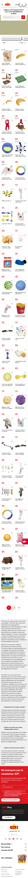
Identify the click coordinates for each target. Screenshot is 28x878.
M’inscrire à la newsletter (10, 800)
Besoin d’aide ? (6, 844)
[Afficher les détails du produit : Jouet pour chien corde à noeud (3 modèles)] (7, 331)
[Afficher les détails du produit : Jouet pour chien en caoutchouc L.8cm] (21, 423)
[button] (19, 5)
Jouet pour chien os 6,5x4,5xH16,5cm (20, 522)
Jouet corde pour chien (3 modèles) (19, 454)
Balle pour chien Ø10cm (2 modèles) (7, 408)
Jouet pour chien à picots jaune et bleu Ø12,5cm (7, 522)
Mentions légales (5, 874)
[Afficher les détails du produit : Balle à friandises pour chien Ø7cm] (21, 285)
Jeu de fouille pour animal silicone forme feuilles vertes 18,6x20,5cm (20, 87)
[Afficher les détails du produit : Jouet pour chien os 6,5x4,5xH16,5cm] (21, 515)
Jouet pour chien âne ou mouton (7, 431)
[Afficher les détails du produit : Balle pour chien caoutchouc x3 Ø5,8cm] (7, 308)
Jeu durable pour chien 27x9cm (19, 499)
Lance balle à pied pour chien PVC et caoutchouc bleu (19, 270)
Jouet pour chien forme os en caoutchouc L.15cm (7, 362)
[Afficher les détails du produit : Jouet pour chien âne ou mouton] (7, 423)
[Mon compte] (22, 5)
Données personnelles (6, 876)
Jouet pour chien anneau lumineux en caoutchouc (20, 224)
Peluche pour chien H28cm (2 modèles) (20, 545)
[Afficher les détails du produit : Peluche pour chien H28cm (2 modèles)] (21, 538)
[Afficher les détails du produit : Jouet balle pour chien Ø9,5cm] (21, 354)
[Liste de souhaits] (12, 51)
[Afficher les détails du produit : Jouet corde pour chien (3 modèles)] (21, 446)
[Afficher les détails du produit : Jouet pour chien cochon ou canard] (7, 239)
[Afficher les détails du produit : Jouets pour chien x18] (21, 331)
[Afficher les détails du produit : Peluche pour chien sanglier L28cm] (7, 561)
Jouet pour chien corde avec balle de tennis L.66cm (20, 591)
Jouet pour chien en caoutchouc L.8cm (20, 431)
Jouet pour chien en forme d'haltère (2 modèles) (20, 385)
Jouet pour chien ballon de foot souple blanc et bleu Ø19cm (20, 155)
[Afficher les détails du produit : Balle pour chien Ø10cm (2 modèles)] (7, 400)
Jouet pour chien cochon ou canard (6, 247)
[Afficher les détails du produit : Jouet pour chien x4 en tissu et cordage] (7, 469)
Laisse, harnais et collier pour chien (11, 38)
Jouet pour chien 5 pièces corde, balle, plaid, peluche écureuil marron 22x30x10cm (7, 87)
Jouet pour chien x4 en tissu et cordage (7, 476)
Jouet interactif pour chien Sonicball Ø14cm (7, 293)
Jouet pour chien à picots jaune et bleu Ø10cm (20, 178)
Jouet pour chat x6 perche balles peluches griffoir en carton (6, 499)
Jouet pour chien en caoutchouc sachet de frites (20, 316)
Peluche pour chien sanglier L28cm (6, 568)
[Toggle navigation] (2, 4)
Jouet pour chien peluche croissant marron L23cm (19, 110)
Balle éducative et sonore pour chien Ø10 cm (19, 408)
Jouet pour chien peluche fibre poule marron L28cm (20, 132)
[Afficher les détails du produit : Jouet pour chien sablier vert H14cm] (21, 561)
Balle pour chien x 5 (6, 201)
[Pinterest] (17, 838)
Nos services (5, 847)
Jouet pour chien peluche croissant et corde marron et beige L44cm (7, 110)
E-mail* (4, 785)
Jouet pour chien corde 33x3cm (19, 476)
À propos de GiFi (7, 850)
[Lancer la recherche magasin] (23, 17)
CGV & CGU (4, 871)
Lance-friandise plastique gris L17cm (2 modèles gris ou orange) (7, 64)
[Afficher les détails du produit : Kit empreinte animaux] (21, 239)
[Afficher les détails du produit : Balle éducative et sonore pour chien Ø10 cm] (21, 400)
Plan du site (4, 869)
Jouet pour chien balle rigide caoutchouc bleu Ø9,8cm (7, 155)
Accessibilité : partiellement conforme (18, 873)
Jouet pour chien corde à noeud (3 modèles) (6, 339)
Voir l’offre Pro (9, 817)
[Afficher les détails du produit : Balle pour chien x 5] (7, 194)
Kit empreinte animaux (18, 247)
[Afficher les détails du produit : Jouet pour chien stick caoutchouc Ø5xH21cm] (21, 194)
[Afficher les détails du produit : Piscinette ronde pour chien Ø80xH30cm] (7, 583)
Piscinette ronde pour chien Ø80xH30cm (7, 591)
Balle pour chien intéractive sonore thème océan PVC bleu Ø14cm (6, 270)
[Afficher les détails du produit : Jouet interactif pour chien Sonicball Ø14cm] (7, 285)
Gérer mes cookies (19, 869)
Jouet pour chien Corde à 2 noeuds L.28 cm (6, 454)
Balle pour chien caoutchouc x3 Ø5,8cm (6, 316)
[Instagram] (9, 838)
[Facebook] (5, 838)
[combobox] (4, 43)
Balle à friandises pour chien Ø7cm (20, 293)
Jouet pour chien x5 (7, 223)
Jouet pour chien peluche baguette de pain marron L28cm (20, 64)
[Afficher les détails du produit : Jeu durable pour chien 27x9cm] (21, 492)
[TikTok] (21, 838)
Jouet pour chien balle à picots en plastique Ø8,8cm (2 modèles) (7, 385)
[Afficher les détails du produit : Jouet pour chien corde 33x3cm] (21, 469)
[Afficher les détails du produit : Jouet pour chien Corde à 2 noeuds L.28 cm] (7, 446)
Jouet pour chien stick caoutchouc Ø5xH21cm (20, 201)
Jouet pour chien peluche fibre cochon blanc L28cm (7, 178)
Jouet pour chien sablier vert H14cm (20, 568)
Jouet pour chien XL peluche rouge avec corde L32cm (7, 132)
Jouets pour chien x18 (19, 339)
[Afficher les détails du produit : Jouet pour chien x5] (7, 217)
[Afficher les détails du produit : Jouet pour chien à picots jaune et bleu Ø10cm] (21, 171)
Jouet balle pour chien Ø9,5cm (20, 362)
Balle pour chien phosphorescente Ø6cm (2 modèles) (6, 545)
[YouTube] (13, 838)
